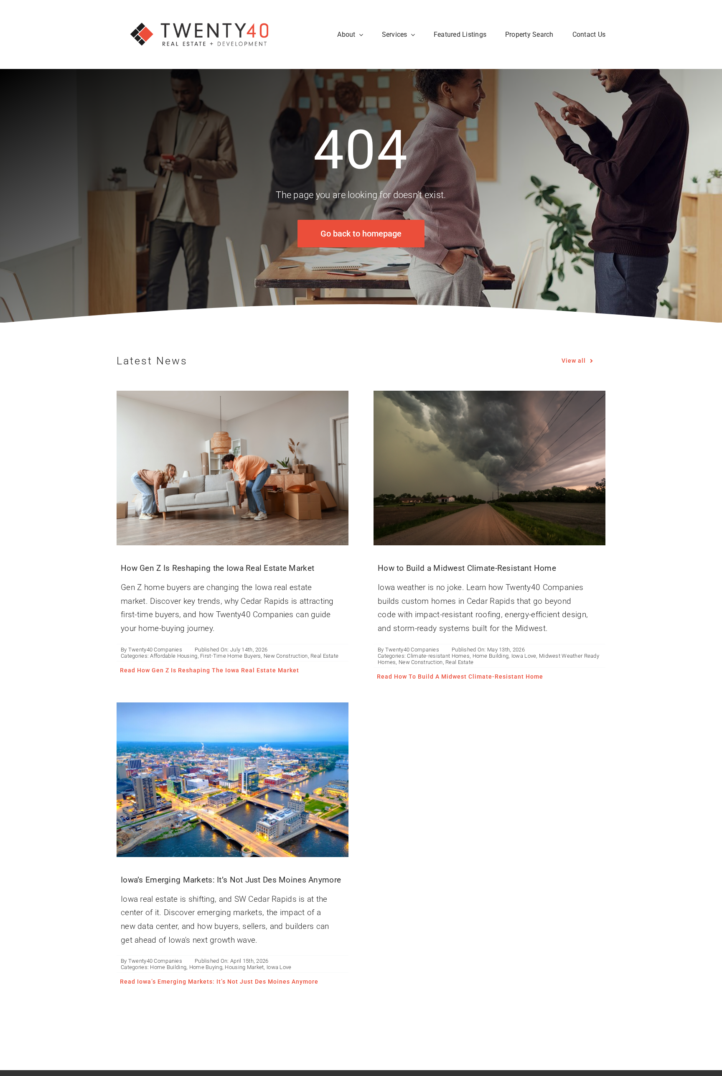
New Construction (286, 656)
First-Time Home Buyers (230, 656)
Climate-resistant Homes (438, 656)
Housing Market (244, 967)
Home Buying (205, 967)
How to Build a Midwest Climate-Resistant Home (467, 568)
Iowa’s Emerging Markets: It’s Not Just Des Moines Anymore (231, 880)
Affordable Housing (173, 656)
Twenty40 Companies (155, 649)
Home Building (491, 656)
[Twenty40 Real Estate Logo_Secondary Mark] (200, 12)
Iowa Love (523, 656)
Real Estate (324, 656)
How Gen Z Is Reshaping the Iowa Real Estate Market (217, 568)
